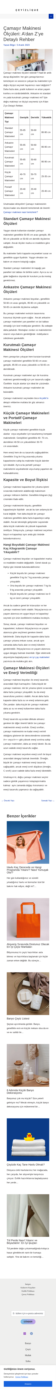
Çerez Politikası (21, 1377)
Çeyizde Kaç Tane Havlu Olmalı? (26, 1164)
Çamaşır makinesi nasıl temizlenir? (20, 212)
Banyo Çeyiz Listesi (18, 1018)
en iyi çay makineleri (39, 657)
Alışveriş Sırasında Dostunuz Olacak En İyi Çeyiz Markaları (28, 945)
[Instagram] (24, 1333)
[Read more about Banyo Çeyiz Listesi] (28, 993)
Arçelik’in (43, 398)
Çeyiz (28, 1349)
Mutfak (28, 1355)
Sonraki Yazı (48, 800)
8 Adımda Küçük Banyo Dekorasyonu (20, 1091)
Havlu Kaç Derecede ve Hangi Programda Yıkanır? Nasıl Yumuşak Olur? (27, 870)
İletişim (28, 1284)
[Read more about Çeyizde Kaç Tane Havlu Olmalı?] (28, 1139)
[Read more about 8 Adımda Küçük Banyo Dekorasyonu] (28, 1065)
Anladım (28, 1384)
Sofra (28, 1361)
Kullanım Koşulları (28, 1288)
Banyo (28, 1343)
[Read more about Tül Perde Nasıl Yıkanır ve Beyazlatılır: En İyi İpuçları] (28, 1215)
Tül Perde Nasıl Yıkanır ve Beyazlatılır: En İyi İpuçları (22, 1241)
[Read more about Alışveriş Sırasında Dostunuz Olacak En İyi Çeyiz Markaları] (28, 919)
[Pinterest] (31, 1333)
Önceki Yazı (7, 800)
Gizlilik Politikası (28, 1291)
